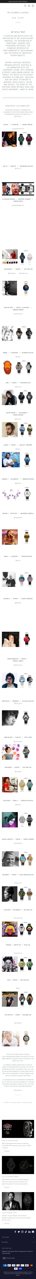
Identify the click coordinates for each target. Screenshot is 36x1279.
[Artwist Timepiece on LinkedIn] (29, 1232)
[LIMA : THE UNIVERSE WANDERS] (18, 1165)
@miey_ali (18, 168)
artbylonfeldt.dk (18, 843)
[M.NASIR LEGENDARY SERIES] (18, 1201)
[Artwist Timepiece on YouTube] (33, 1232)
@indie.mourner (18, 665)
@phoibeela (18, 603)
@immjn (18, 560)
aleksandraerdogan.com (18, 205)
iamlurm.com (18, 387)
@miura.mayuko (18, 741)
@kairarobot (18, 771)
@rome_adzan (18, 703)
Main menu (5, 1242)
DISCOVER (6, 1151)
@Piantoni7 (18, 419)
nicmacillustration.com (18, 128)
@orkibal (18, 357)
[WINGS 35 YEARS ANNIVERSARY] (18, 1129)
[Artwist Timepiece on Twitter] (19, 1232)
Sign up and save (7, 1248)
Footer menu (5, 1237)
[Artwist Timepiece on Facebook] (15, 1232)
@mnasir (18, 449)
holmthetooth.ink (18, 314)
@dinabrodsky (12, 273)
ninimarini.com (18, 883)
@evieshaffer (18, 1023)
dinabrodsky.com (23, 273)
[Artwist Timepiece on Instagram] (22, 1232)
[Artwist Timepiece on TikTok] (26, 1232)
